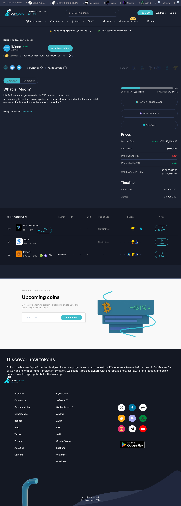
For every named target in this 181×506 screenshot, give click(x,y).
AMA (58, 434)
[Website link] (5, 68)
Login (173, 12)
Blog (16, 427)
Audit (59, 420)
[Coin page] (34, 229)
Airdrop (60, 413)
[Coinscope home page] (13, 13)
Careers (18, 454)
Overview (12, 80)
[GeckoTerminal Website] (45, 256)
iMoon (30, 40)
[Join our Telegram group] (132, 429)
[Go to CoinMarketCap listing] (50, 256)
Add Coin (161, 12)
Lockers (60, 447)
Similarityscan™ (64, 407)
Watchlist (61, 454)
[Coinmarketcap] (143, 408)
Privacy (18, 441)
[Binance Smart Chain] (6, 55)
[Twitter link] (12, 68)
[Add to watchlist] (9, 228)
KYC (58, 427)
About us (19, 447)
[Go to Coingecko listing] (41, 256)
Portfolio (61, 461)
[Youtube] (143, 429)
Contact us (20, 400)
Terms (17, 434)
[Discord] (132, 418)
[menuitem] (34, 22)
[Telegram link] (19, 68)
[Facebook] (132, 408)
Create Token (63, 441)
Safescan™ (62, 400)
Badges (124, 67)
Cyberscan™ (62, 393)
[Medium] (143, 418)
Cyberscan (29, 80)
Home (6, 40)
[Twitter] (121, 408)
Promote (145, 12)
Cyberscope (21, 413)
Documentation (22, 407)
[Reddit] (121, 418)
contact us (27, 111)
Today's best (18, 40)
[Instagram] (121, 429)
